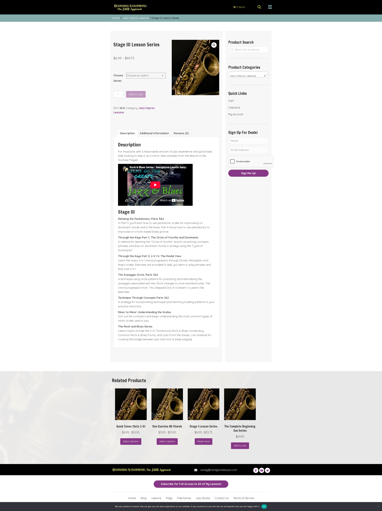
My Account (235, 114)
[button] (214, 45)
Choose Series (118, 78)
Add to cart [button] (240, 445)
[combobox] (248, 74)
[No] (378, 506)
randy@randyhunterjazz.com (218, 470)
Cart (231, 100)
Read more (203, 441)
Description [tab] (127, 133)
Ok (264, 506)
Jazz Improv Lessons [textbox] (247, 76)
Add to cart (136, 94)
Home (116, 18)
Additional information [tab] (154, 133)
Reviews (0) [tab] (181, 133)
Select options (131, 441)
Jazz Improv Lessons (135, 18)
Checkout (234, 107)
